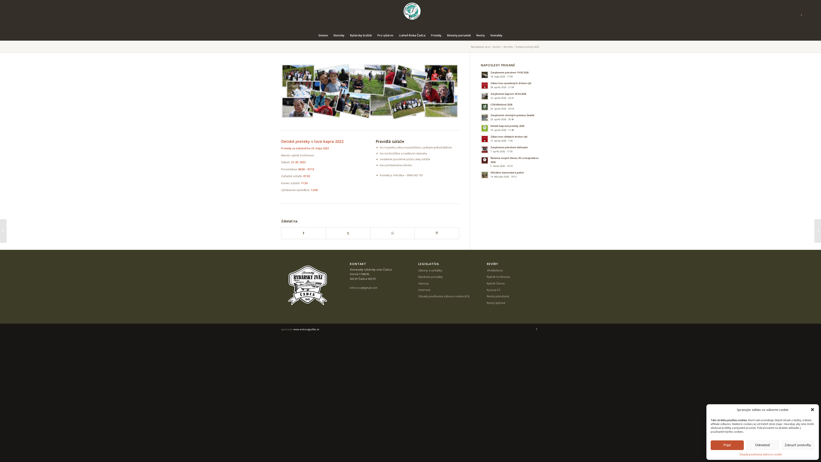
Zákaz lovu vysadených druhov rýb (510, 83)
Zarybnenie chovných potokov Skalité (512, 115)
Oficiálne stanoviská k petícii (507, 172)
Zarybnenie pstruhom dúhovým (509, 147)
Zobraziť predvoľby (798, 445)
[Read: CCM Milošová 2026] (485, 107)
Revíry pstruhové (498, 296)
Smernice (424, 290)
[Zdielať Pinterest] (437, 233)
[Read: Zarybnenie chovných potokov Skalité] (485, 117)
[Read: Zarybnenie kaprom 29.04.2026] (485, 96)
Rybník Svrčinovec (498, 277)
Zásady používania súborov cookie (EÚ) (443, 296)
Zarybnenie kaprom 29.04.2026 (508, 93)
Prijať (727, 445)
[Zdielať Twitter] (348, 233)
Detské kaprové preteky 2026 (507, 125)
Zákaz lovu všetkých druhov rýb (508, 136)
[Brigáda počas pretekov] (817, 231)
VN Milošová (495, 270)
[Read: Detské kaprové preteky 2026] (485, 128)
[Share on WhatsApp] (393, 233)
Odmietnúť (762, 445)
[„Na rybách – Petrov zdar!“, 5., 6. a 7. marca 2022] (3, 231)
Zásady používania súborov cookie (760, 454)
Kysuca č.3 (493, 290)
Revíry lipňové (496, 303)
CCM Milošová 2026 (501, 104)
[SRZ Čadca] (410, 15)
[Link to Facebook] (801, 15)
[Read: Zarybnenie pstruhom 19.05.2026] (485, 75)
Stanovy (423, 283)
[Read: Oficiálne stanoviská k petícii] (485, 175)
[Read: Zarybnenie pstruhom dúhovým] (485, 150)
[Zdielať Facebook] (303, 233)
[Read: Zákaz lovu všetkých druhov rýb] (485, 139)
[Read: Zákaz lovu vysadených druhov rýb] (485, 85)
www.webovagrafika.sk (306, 329)
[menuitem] (323, 35)
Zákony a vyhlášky (430, 270)
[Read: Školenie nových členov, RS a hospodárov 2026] (485, 160)
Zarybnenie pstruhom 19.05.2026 (509, 72)
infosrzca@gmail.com (363, 288)
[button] (812, 409)
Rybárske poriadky (430, 277)
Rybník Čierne (496, 283)
